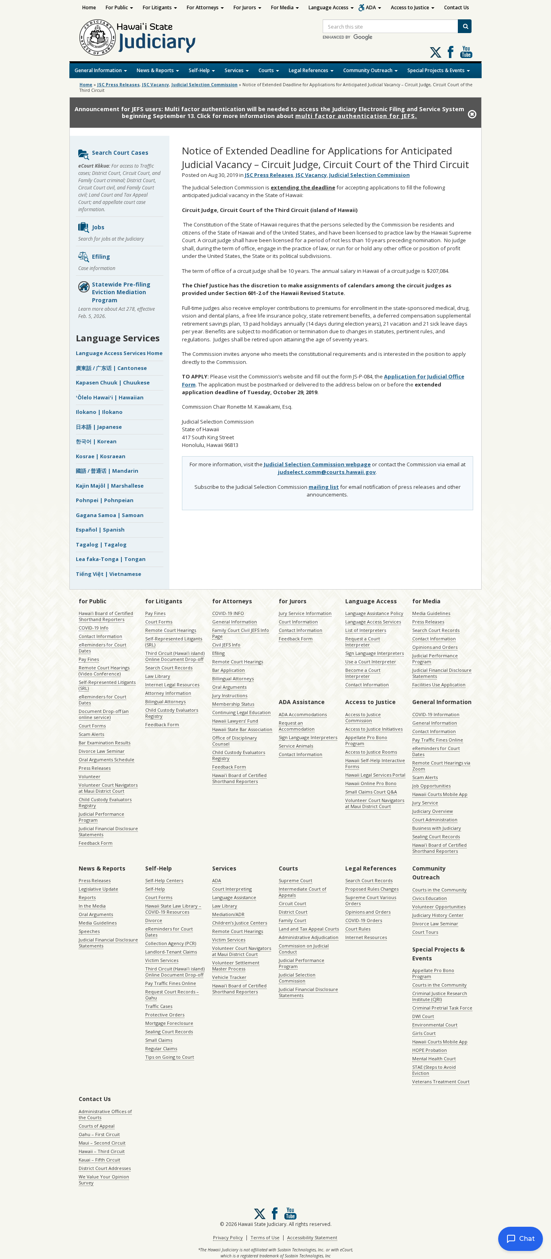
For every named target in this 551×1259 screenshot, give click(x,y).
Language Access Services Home (119, 353)
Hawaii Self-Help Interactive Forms (375, 763)
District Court (293, 912)
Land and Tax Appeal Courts (309, 929)
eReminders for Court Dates (102, 648)
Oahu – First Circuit (99, 1134)
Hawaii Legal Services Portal (375, 775)
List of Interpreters (365, 630)
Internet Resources (366, 937)
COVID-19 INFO (228, 613)
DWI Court (423, 1016)
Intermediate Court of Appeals (302, 892)
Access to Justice (410, 7)
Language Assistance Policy (374, 613)
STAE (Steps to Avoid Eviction (434, 1070)
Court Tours (425, 932)
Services (235, 70)
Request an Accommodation (297, 726)
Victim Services (161, 960)
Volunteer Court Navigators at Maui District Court (108, 788)
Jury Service (425, 803)
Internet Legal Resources (172, 684)
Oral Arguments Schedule (106, 759)
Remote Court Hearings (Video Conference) (104, 671)
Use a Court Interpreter (370, 662)
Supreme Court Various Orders (370, 900)
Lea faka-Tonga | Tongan (111, 559)
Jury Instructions (229, 695)
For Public (117, 7)
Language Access (329, 7)
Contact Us (456, 7)
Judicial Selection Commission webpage (317, 464)
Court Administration (434, 819)
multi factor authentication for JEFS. (356, 116)
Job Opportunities (431, 786)
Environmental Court (434, 1025)
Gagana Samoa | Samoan (110, 515)
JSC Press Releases (118, 84)
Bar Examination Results (104, 743)
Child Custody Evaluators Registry (105, 802)
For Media (283, 7)
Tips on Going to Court (169, 1057)
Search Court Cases (120, 152)
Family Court (292, 920)
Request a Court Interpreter (362, 642)
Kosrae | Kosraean (100, 456)
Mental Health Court (434, 1058)
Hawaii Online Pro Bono (371, 783)
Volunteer (89, 776)
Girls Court (424, 1033)
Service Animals (296, 746)
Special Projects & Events (436, 70)
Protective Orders (164, 1015)
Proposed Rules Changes (372, 889)
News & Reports (156, 70)
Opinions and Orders (434, 647)
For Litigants (158, 7)
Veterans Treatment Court (441, 1081)
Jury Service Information (305, 613)
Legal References (309, 70)
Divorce (153, 920)
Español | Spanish (100, 529)
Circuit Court (292, 903)
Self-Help (200, 70)
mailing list (324, 486)
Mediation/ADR (228, 914)
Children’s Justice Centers (239, 923)
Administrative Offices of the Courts (105, 1114)
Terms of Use (265, 1237)
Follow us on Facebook (451, 52)
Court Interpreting (232, 889)
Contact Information (100, 636)
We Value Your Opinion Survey (104, 1180)
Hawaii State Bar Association (242, 729)
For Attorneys (203, 7)
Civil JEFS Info (226, 645)
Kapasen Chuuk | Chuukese (113, 382)
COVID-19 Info (94, 628)
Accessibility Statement (312, 1237)
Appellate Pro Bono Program (366, 740)
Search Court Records (168, 668)
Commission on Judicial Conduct (304, 949)
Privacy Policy (228, 1237)
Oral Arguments (229, 687)
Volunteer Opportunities (438, 907)
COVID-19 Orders (363, 920)
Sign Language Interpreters (374, 653)
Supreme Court (295, 880)
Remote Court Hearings (170, 630)
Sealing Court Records (436, 836)
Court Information (298, 622)
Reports (87, 897)
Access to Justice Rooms (371, 752)
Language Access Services (373, 622)
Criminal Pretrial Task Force (442, 1008)
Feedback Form (96, 843)
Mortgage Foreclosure (169, 1023)
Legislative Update (98, 889)
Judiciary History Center (437, 915)
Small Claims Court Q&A (371, 792)
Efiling (101, 256)
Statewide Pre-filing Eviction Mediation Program (121, 292)
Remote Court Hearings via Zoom (441, 766)
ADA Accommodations (303, 714)
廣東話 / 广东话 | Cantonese (111, 368)
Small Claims (158, 1040)
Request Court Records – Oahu (172, 995)
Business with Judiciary (436, 828)
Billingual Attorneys (233, 678)
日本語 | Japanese (99, 426)
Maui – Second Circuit (102, 1143)
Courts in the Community (439, 890)
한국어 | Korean (96, 441)
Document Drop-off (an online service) (104, 714)
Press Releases (95, 768)
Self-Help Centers (164, 880)
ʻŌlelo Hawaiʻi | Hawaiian (110, 397)
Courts (267, 70)
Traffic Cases (158, 1006)
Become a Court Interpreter (362, 673)
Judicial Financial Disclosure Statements (108, 831)
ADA (371, 7)
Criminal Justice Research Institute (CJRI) (439, 996)
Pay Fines (89, 659)
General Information (99, 70)
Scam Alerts (91, 734)
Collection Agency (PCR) (170, 943)
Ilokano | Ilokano (99, 412)
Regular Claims (161, 1048)
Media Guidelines (431, 613)
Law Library (157, 676)
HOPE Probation (429, 1050)
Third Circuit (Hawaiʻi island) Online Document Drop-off (175, 656)
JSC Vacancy (155, 84)
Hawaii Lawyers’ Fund (235, 721)
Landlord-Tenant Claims (171, 952)
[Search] (465, 26)
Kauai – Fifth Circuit (99, 1160)
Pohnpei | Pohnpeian (105, 500)
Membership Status (233, 704)
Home (89, 7)
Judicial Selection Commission (204, 84)
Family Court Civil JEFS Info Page (240, 633)
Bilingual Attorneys (165, 701)
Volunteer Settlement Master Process (235, 966)
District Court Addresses (105, 1168)
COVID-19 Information (435, 714)
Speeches (89, 931)
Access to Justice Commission (363, 717)
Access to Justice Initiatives (374, 729)
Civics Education (429, 898)
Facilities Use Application (438, 684)
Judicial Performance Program (101, 817)
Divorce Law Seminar (102, 751)
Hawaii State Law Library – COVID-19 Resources (173, 909)
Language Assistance (234, 897)
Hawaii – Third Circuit (102, 1151)
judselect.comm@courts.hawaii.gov (327, 472)
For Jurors (245, 7)
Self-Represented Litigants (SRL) (107, 685)
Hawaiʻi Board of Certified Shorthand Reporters (106, 616)
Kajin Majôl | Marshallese (110, 485)
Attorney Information (168, 693)
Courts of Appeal (97, 1126)
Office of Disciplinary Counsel (234, 741)
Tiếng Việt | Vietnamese (108, 574)
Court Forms (92, 726)
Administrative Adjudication (308, 937)
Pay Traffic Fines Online (437, 740)
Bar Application (228, 670)
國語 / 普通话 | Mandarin (107, 470)
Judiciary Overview (432, 811)
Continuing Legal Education (241, 712)
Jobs (98, 227)
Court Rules (357, 929)
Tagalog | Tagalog (101, 544)
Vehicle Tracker (229, 977)
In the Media (92, 906)
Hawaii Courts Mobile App (440, 794)
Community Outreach (368, 70)
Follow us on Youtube (466, 52)
